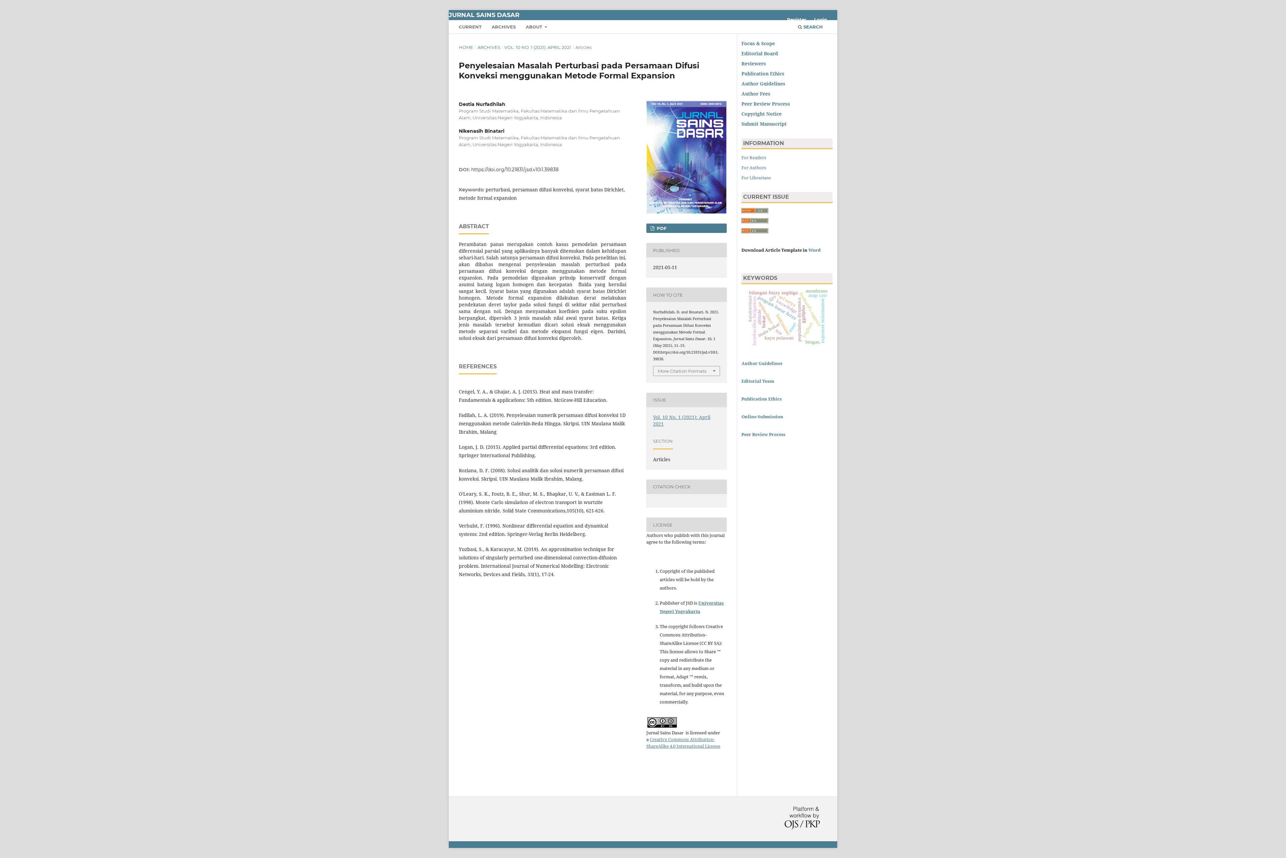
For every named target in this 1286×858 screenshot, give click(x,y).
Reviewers (754, 63)
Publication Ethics (762, 73)
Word (814, 250)
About (535, 26)
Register (796, 19)
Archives (504, 26)
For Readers (753, 158)
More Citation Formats (682, 371)
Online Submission (762, 417)
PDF (660, 228)
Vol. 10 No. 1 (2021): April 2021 (537, 47)
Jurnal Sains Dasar (484, 15)
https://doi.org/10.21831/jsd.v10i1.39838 (515, 170)
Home (466, 47)
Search (812, 26)
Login (820, 19)
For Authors (753, 168)
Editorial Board (759, 53)
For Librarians (756, 178)
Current (470, 26)
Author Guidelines (761, 363)
